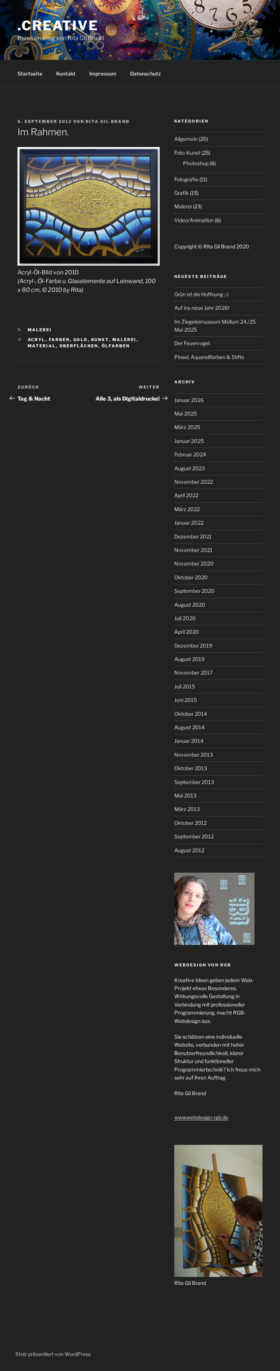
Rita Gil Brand (107, 121)
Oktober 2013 (190, 768)
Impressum (102, 73)
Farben (59, 339)
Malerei (40, 329)
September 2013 (194, 782)
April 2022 (186, 495)
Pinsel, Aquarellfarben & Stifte (209, 357)
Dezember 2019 (193, 645)
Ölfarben (116, 345)
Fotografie (186, 179)
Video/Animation (194, 220)
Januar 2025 (189, 441)
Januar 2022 (188, 523)
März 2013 (187, 809)
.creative (58, 26)
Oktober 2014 (190, 714)
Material (42, 345)
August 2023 (189, 468)
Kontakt (65, 73)
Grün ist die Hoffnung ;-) (201, 294)
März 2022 (187, 509)
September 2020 (194, 591)
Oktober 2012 (190, 823)
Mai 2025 (185, 413)
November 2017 (193, 672)
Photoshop (196, 163)
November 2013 (193, 755)
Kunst (100, 339)
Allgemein (186, 139)
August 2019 (189, 659)
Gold (80, 339)
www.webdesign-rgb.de (201, 1117)
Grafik (181, 193)
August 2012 (189, 850)
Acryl (37, 339)
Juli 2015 (184, 686)
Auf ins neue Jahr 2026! (201, 308)
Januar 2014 (188, 741)
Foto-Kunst (187, 153)
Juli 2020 (185, 618)
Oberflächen (78, 345)
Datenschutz (145, 73)
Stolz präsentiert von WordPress (53, 1354)
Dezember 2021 (193, 536)
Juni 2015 (185, 700)
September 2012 (194, 836)
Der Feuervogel (192, 343)
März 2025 (187, 427)
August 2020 (189, 605)
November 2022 (193, 482)
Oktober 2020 (191, 577)
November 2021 (193, 550)
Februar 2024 (190, 454)
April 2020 (186, 632)
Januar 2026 (189, 400)
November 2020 (194, 563)
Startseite (30, 73)
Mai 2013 (185, 795)
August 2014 (189, 727)
